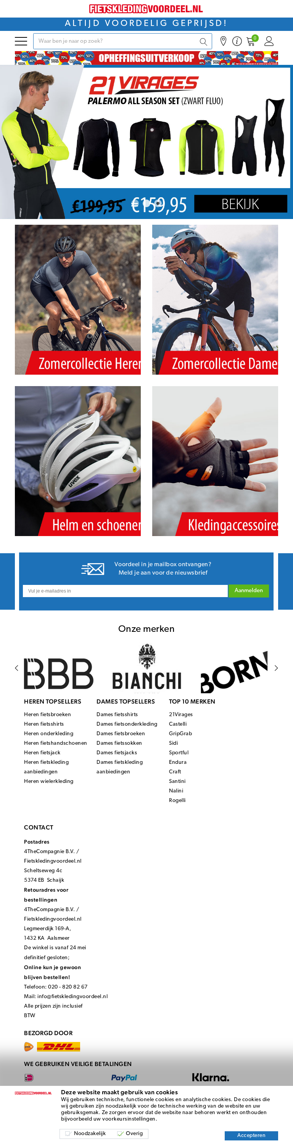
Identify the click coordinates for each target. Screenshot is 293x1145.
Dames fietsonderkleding (127, 724)
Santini (177, 781)
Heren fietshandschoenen (55, 743)
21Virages (181, 715)
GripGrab (180, 734)
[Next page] (276, 668)
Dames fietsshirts (117, 715)
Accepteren (251, 1136)
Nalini (176, 791)
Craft (175, 772)
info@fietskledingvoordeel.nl (72, 997)
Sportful (178, 753)
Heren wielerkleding (49, 781)
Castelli (178, 724)
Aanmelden (249, 591)
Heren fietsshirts (44, 724)
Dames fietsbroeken (121, 734)
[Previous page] (16, 668)
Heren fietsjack (42, 753)
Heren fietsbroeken (47, 715)
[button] (135, 203)
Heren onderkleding (48, 734)
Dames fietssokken (119, 743)
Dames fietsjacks (117, 753)
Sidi (173, 743)
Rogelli (177, 801)
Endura (178, 762)
